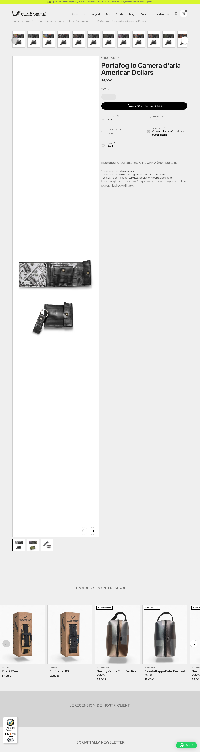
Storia (119, 14)
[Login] (176, 13)
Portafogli (64, 21)
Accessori (46, 21)
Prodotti (76, 14)
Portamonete (83, 21)
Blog (132, 14)
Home (16, 21)
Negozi (95, 14)
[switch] (10, 740)
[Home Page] (29, 13)
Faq (108, 14)
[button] (92, 531)
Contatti (145, 14)
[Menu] (16, 719)
